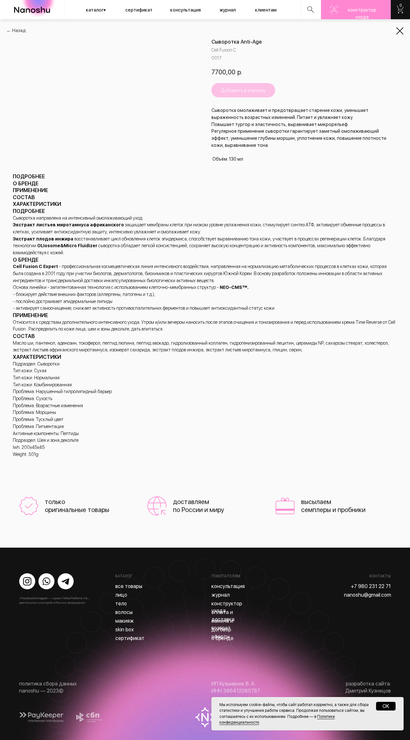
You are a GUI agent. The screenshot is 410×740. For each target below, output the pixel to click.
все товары (128, 586)
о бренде (222, 638)
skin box (124, 629)
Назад (19, 30)
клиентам (265, 10)
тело (121, 604)
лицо (121, 595)
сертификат (138, 10)
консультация (185, 10)
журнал (227, 10)
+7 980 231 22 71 (371, 586)
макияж (124, 621)
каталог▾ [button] (96, 10)
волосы (124, 612)
